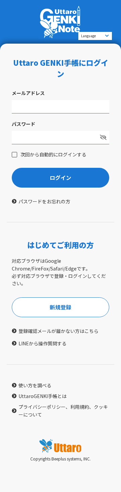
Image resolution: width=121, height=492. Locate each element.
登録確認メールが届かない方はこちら (58, 331)
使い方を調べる (34, 385)
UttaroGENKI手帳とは (42, 396)
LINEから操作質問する (42, 343)
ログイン (60, 178)
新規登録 (60, 307)
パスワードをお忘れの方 (44, 201)
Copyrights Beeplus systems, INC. (60, 458)
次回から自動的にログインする (53, 154)
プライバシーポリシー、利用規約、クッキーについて (63, 410)
